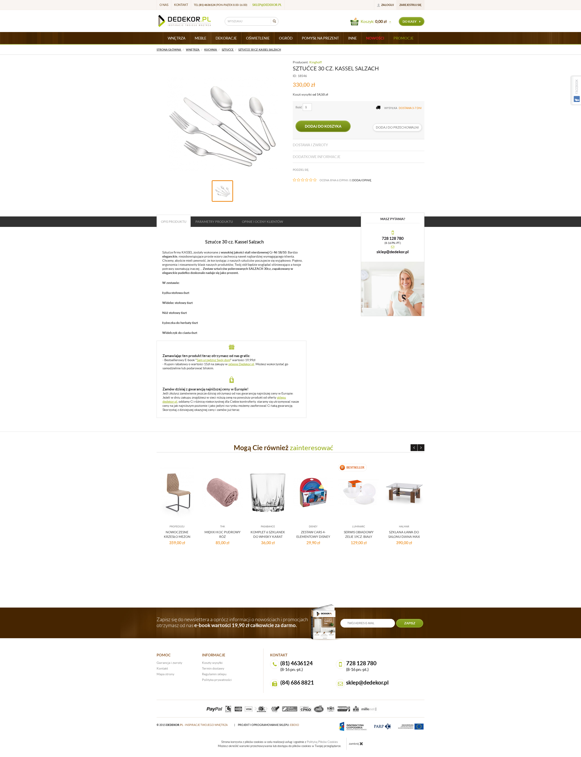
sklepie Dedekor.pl (241, 364)
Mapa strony (165, 674)
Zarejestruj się (410, 4)
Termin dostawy (213, 668)
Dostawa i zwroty (310, 145)
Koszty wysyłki (212, 663)
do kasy (410, 21)
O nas (164, 5)
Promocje (404, 38)
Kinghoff (315, 62)
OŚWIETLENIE (258, 38)
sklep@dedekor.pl (267, 5)
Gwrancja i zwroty (169, 663)
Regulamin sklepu (214, 674)
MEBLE (200, 38)
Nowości (375, 38)
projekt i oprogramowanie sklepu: (268, 724)
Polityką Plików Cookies (322, 742)
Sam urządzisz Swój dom (213, 360)
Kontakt (181, 5)
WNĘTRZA (176, 38)
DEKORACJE (226, 38)
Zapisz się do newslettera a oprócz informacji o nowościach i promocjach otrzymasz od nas (232, 622)
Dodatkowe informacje (316, 157)
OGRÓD (286, 38)
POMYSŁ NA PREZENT (320, 38)
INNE (352, 38)
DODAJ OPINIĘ (361, 180)
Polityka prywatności (217, 680)
